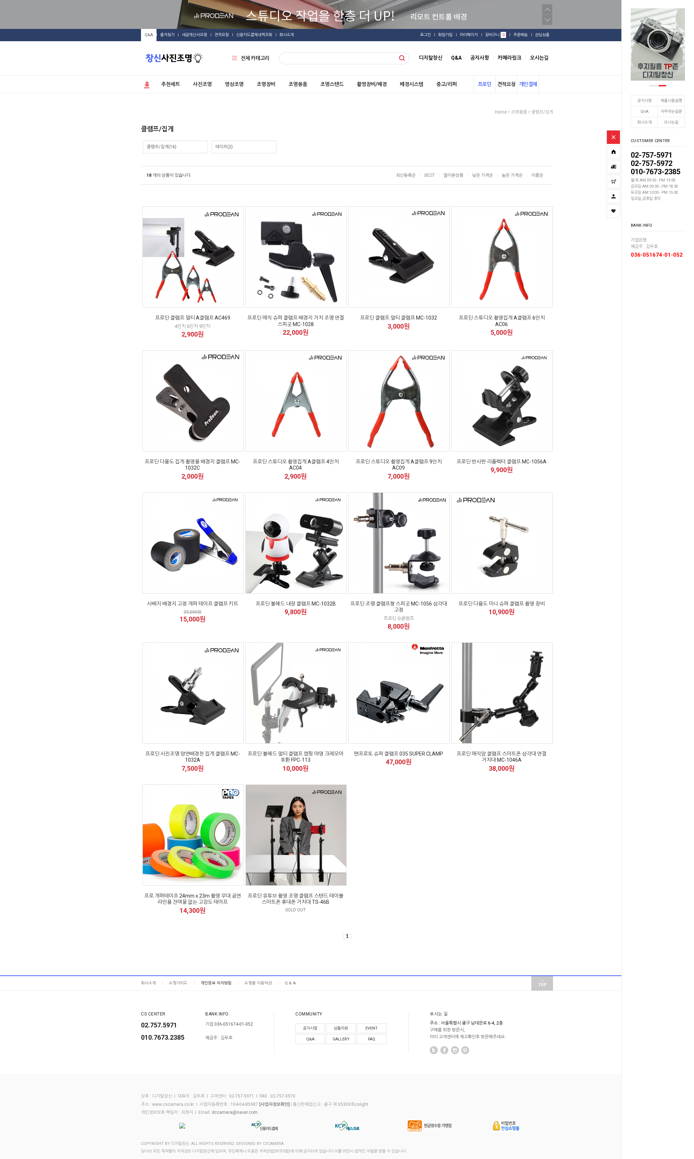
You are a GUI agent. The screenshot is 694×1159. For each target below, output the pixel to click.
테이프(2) (224, 146)
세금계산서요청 (194, 35)
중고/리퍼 (446, 84)
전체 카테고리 (255, 58)
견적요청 (221, 35)
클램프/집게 (542, 112)
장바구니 (495, 35)
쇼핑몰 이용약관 (257, 983)
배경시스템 (411, 84)
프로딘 (485, 84)
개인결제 (528, 84)
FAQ (371, 1039)
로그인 (425, 35)
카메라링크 (509, 58)
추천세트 (170, 84)
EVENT (371, 1028)
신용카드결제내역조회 (254, 35)
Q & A (290, 983)
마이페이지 (469, 35)
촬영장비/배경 (372, 84)
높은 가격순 (512, 175)
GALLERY (341, 1039)
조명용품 (297, 84)
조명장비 (266, 84)
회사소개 (644, 122)
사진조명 (202, 84)
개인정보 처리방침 (216, 983)
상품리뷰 (341, 1028)
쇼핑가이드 (178, 983)
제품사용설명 (671, 100)
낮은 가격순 (482, 175)
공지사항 (644, 100)
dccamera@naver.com (235, 1112)
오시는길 (671, 122)
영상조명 (234, 84)
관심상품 (542, 35)
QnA (644, 111)
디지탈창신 (430, 58)
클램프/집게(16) (161, 146)
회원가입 (445, 35)
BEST (429, 175)
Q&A (149, 35)
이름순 (537, 175)
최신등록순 (406, 175)
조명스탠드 (332, 84)
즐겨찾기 (167, 35)
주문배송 (520, 35)
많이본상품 (453, 175)
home (501, 112)
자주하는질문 (671, 111)
